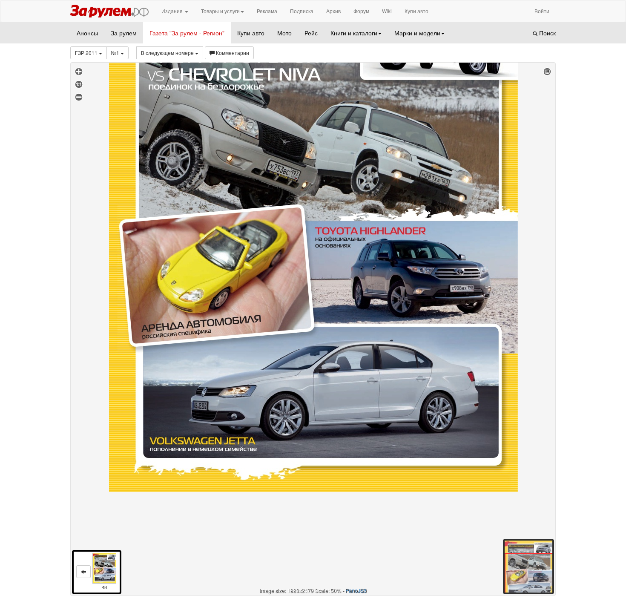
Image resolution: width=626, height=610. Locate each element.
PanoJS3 (356, 590)
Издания (172, 10)
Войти (541, 10)
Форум (361, 10)
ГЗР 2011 (87, 52)
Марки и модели (417, 33)
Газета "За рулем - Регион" (186, 33)
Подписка (301, 10)
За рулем (124, 33)
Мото (284, 33)
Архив (333, 10)
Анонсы (87, 33)
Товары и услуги (220, 10)
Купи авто (416, 10)
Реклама (267, 10)
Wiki (387, 10)
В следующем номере (168, 52)
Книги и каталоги (353, 33)
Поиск (546, 33)
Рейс (311, 33)
